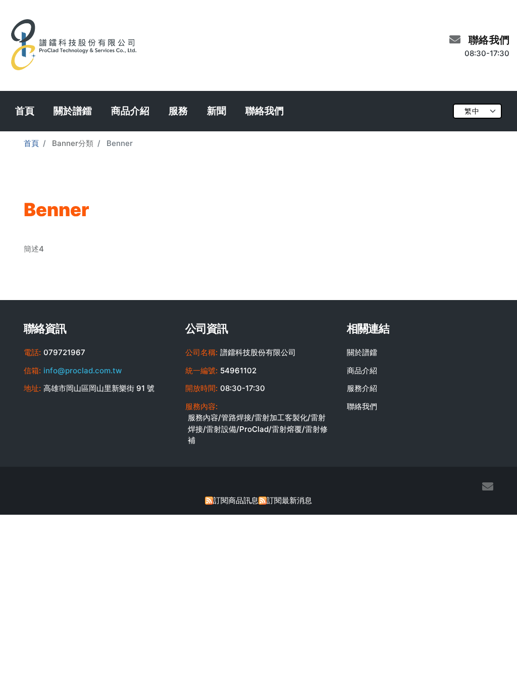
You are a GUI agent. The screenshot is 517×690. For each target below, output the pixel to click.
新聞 (216, 111)
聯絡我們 (264, 111)
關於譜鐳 (73, 111)
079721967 (64, 352)
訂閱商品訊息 (235, 500)
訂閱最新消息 (289, 500)
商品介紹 (130, 111)
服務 (178, 111)
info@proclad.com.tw (82, 370)
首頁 (24, 111)
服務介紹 (362, 388)
